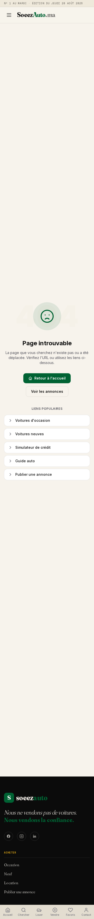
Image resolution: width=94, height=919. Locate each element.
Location (11, 882)
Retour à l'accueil (50, 378)
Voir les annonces (47, 391)
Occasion (11, 864)
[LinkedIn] (34, 836)
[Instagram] (21, 836)
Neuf (8, 873)
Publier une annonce (19, 891)
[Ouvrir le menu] (9, 15)
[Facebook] (8, 836)
